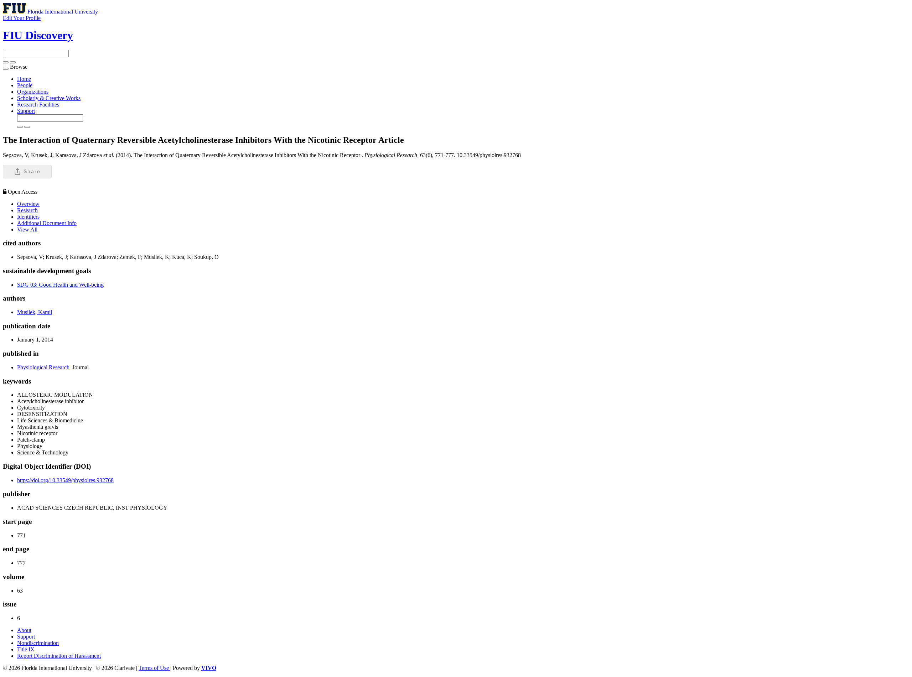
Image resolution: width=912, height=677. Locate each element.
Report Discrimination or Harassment (59, 656)
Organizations (32, 92)
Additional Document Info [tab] (47, 223)
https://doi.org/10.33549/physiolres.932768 (65, 480)
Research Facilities (38, 104)
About (24, 630)
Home (24, 79)
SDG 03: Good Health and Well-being (60, 285)
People (24, 85)
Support (26, 111)
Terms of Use (154, 668)
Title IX (26, 649)
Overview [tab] (28, 204)
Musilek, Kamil (34, 312)
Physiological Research (43, 367)
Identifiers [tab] (28, 217)
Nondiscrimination (38, 643)
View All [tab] (27, 229)
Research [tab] (27, 210)
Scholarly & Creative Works (49, 98)
